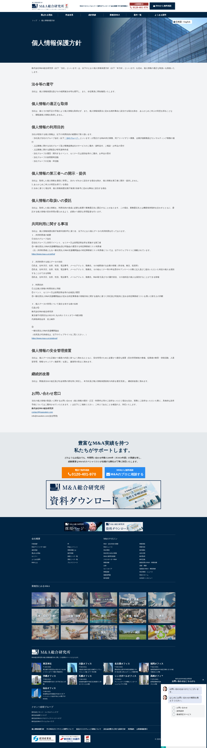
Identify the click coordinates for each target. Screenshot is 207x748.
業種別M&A (115, 15)
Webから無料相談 (163, 6)
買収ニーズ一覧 (73, 559)
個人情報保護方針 (38, 729)
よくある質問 (160, 15)
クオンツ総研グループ (42, 707)
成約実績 (92, 15)
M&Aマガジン (85, 6)
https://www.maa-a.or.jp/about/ (44, 338)
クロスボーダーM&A (110, 559)
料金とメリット (73, 547)
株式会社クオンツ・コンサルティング (44, 712)
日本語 (179, 22)
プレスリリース (73, 562)
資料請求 (180, 711)
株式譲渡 (106, 578)
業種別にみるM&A (41, 586)
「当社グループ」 (72, 138)
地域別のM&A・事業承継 (147, 569)
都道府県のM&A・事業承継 (148, 562)
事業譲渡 (106, 572)
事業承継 (106, 562)
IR (119, 6)
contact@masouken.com (42, 412)
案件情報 (70, 553)
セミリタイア (108, 569)
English (187, 22)
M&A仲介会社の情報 (110, 553)
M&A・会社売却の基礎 (111, 544)
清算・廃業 (143, 565)
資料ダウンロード (104, 6)
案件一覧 (137, 15)
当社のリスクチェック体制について (88, 729)
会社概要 (114, 6)
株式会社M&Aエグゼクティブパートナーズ (45, 718)
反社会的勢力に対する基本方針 (114, 729)
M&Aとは (35, 562)
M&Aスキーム (143, 575)
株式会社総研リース (38, 715)
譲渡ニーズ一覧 (73, 556)
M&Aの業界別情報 (109, 556)
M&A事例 (107, 550)
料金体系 (69, 15)
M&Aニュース (108, 547)
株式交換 (142, 559)
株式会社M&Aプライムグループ (42, 721)
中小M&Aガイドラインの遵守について (60, 729)
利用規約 (131, 729)
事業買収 (142, 544)
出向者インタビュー (145, 578)
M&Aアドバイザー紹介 (39, 547)
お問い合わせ (181, 708)
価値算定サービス (183, 714)
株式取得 (142, 556)
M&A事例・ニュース (146, 572)
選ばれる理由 (46, 15)
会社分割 (142, 553)
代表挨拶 (34, 544)
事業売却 (142, 547)
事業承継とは (72, 550)
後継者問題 (107, 575)
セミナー (93, 6)
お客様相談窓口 (142, 729)
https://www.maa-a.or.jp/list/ (43, 254)
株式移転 (142, 550)
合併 (105, 565)
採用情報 (124, 6)
